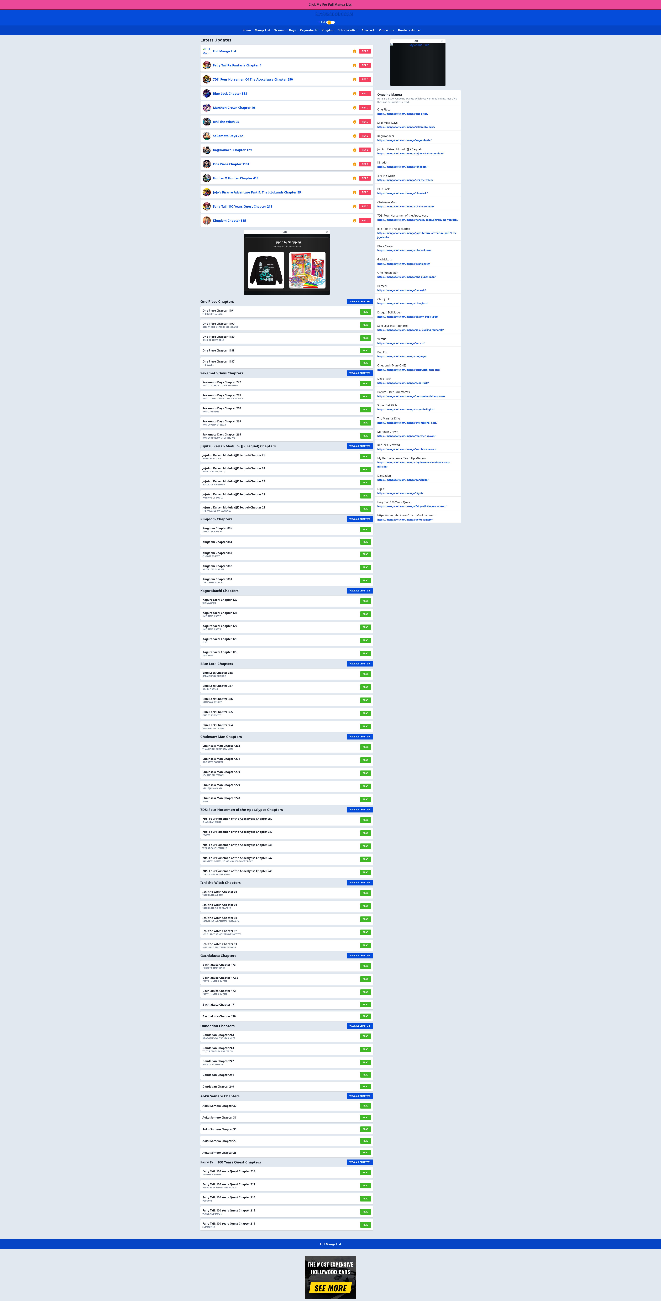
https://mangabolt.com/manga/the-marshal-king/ (407, 422)
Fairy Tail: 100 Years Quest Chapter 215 (228, 1210)
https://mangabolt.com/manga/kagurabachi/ (404, 140)
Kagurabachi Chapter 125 (219, 652)
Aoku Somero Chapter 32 (219, 1106)
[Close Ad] (326, 232)
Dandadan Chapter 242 (218, 1061)
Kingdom (328, 30)
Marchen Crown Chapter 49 (234, 108)
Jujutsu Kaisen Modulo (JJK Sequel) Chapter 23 (233, 481)
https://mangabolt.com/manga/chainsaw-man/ (405, 206)
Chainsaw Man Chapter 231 (221, 759)
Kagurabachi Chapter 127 (219, 626)
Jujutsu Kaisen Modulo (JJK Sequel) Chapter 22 (233, 494)
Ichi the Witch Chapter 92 (219, 931)
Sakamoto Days (285, 30)
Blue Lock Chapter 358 (230, 93)
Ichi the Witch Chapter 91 (219, 944)
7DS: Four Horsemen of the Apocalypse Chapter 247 (237, 858)
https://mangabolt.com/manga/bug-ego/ (402, 356)
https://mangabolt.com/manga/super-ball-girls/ (406, 409)
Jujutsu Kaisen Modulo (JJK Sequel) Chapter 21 (233, 507)
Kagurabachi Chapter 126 (219, 639)
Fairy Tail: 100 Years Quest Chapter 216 (228, 1197)
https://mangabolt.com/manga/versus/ (400, 343)
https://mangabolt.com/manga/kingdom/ (402, 166)
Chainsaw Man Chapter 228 (221, 798)
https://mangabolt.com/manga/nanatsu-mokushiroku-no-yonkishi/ (417, 219)
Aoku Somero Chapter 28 (219, 1153)
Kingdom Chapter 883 (217, 553)
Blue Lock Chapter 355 (217, 712)
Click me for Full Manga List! (330, 4)
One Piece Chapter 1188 (218, 350)
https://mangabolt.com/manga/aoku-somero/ (405, 519)
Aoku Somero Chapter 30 (219, 1129)
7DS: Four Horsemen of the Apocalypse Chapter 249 (237, 832)
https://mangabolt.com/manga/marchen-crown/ (406, 436)
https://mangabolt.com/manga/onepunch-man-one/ (408, 369)
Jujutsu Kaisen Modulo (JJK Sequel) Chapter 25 (233, 455)
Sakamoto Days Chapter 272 (221, 382)
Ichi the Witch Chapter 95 (219, 892)
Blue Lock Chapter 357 (217, 686)
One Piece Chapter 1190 (218, 324)
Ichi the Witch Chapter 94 (219, 905)
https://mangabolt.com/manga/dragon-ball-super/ (407, 316)
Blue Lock (368, 30)
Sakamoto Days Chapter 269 (221, 421)
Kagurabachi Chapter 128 (219, 613)
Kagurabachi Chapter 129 (232, 150)
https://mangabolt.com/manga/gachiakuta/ (403, 263)
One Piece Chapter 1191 (231, 164)
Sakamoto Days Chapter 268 (221, 434)
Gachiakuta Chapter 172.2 (220, 978)
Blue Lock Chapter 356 (217, 699)
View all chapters (359, 301)
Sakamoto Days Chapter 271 (221, 395)
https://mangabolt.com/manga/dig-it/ (400, 493)
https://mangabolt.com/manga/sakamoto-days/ (406, 127)
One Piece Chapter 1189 (218, 337)
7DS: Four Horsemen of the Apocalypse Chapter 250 (253, 79)
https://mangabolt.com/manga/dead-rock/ (403, 383)
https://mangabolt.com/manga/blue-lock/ (402, 193)
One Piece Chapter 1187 (218, 361)
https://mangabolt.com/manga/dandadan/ (403, 479)
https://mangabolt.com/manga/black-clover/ (404, 250)
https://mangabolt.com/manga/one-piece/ (402, 113)
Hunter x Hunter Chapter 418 (235, 178)
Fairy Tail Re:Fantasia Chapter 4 (237, 65)
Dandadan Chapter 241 (218, 1075)
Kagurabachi (309, 30)
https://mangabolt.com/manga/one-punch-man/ (406, 277)
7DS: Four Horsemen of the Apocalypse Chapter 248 (237, 845)
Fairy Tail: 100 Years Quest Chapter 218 (242, 206)
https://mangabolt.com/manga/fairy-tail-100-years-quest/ (412, 506)
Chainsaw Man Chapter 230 (221, 772)
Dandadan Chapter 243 (218, 1048)
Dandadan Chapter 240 (218, 1086)
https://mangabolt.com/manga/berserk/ (401, 290)
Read (365, 51)
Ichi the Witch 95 (226, 122)
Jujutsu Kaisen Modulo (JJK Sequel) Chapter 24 (233, 468)
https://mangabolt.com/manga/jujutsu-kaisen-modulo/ (410, 153)
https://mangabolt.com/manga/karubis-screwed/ (406, 449)
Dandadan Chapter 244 (218, 1035)
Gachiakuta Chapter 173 (219, 965)
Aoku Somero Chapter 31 (219, 1117)
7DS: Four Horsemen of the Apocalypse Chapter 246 (237, 871)
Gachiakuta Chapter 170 (219, 1016)
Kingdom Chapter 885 (229, 220)
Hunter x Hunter (409, 30)
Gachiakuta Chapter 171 (219, 1004)
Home (247, 30)
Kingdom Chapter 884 (217, 542)
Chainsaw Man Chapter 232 (221, 746)
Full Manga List (224, 51)
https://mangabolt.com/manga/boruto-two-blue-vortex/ (411, 396)
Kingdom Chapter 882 (217, 566)
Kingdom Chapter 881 (217, 579)
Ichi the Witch (348, 30)
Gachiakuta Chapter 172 (219, 991)
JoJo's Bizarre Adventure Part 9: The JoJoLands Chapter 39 (257, 192)
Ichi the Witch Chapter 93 (219, 918)
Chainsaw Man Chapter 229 (221, 785)
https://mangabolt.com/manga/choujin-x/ (402, 303)
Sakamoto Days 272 (228, 136)
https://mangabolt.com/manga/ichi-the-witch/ (405, 180)
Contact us (386, 30)
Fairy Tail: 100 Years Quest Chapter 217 (228, 1184)
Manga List (262, 30)
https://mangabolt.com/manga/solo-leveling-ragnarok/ (410, 330)
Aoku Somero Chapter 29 (219, 1141)
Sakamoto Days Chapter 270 (221, 408)
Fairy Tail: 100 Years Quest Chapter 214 (228, 1223)
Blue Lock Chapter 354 (217, 725)
